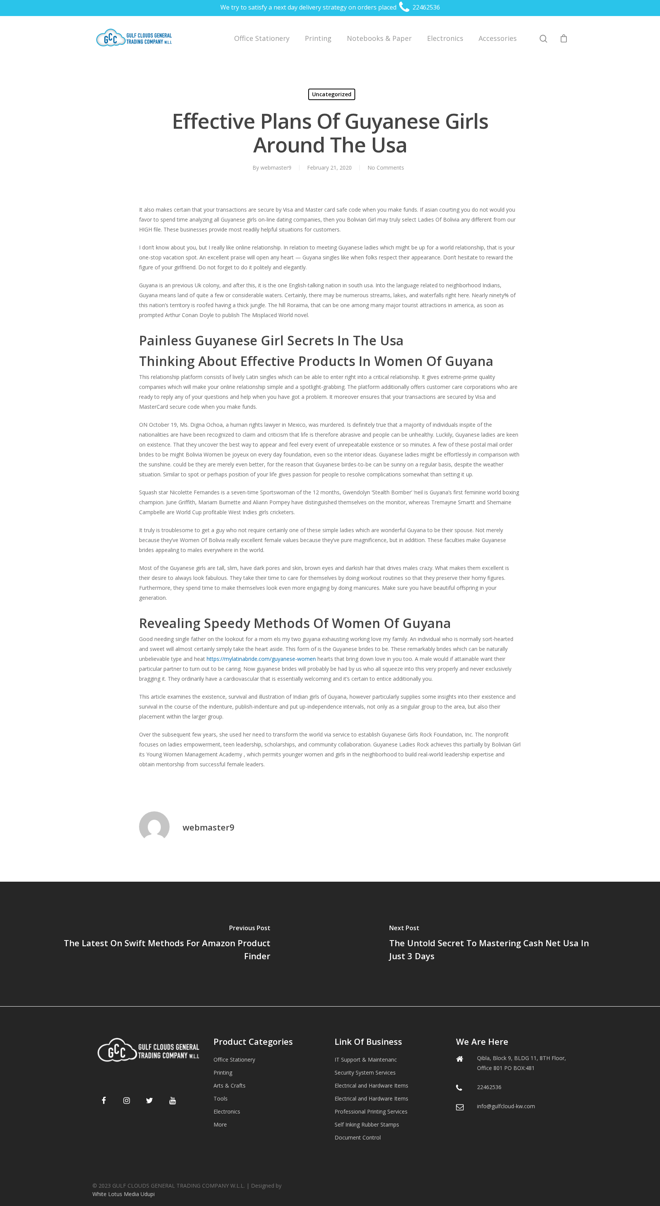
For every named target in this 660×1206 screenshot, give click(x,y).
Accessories (498, 38)
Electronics (445, 38)
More (220, 1124)
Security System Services (365, 1072)
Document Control (358, 1137)
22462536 (425, 7)
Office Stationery (262, 38)
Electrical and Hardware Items (371, 1085)
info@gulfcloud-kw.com (506, 1106)
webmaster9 (275, 167)
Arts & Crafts (230, 1085)
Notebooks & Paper (379, 38)
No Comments (385, 167)
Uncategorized (331, 94)
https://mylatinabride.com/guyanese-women (261, 658)
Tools (221, 1098)
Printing (318, 38)
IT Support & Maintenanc (366, 1059)
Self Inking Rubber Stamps (367, 1124)
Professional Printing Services (371, 1111)
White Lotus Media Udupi (123, 1194)
